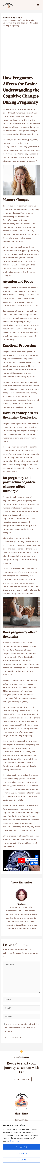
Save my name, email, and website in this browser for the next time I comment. (21, 1027)
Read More (14, 1141)
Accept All (21, 1147)
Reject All (21, 1160)
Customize (21, 1153)
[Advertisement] (21, 52)
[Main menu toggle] (38, 5)
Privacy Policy (21, 1120)
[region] (21, 1143)
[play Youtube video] (21, 860)
